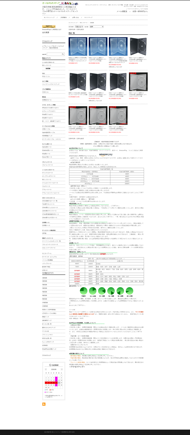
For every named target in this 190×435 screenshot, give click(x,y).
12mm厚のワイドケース (49, 211)
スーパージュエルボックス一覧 (51, 241)
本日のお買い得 (46, 338)
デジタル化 (45, 331)
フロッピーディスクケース (50, 244)
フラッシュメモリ (47, 334)
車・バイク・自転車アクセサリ (51, 121)
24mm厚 (131, 4)
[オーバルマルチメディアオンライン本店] (60, 5)
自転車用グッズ (46, 320)
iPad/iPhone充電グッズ (49, 349)
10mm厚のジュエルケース (50, 207)
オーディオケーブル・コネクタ (51, 139)
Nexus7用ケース (47, 157)
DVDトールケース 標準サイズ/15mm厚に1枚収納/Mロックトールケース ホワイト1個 (138, 94)
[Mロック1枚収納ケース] (138, 81)
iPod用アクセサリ (47, 118)
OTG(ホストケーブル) (142, 6)
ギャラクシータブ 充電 (130, 6)
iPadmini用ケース (47, 150)
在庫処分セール (46, 100)
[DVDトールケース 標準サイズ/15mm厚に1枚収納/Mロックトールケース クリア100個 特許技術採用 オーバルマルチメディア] (118, 46)
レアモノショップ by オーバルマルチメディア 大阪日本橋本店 (53, 47)
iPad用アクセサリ (47, 114)
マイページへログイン (133, 8)
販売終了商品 (46, 267)
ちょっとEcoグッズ (48, 342)
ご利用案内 (63, 17)
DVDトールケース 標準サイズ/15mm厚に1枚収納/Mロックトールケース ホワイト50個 (97, 128)
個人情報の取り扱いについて (51, 432)
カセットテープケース (48, 248)
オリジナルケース (47, 172)
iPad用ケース (46, 154)
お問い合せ (75, 17)
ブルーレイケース (47, 165)
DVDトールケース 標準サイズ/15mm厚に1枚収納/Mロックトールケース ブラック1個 (138, 59)
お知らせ (45, 270)
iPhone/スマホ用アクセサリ (50, 108)
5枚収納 (44, 292)
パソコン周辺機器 (47, 260)
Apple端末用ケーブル (48, 132)
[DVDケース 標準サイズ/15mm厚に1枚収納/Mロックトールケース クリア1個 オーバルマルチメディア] (78, 46)
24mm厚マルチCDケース (49, 217)
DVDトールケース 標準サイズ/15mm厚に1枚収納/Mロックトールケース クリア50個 (97, 59)
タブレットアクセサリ (48, 111)
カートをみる (144, 8)
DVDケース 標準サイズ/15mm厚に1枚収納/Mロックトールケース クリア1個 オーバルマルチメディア (78, 59)
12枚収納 (45, 306)
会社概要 (45, 32)
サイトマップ (88, 17)
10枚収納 (45, 302)
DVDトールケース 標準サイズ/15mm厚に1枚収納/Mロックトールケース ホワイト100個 (118, 128)
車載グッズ (45, 317)
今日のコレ (45, 92)
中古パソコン (46, 76)
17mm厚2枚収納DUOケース (50, 214)
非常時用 (45, 345)
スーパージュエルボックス (141, 4)
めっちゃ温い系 (46, 324)
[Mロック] (138, 46)
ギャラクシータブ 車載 (117, 4)
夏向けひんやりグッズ (48, 327)
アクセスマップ (47, 41)
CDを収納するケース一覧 (49, 201)
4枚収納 (44, 288)
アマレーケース (46, 189)
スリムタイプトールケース (50, 183)
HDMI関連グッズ (47, 136)
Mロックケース (83, 22)
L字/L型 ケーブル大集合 (49, 313)
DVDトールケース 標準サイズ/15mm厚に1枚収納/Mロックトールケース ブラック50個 (97, 94)
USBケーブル (46, 129)
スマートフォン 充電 (105, 4)
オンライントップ (49, 17)
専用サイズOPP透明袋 (49, 309)
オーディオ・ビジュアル (49, 257)
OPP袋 (44, 233)
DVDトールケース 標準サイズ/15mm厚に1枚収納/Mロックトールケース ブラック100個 (118, 94)
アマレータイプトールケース (50, 193)
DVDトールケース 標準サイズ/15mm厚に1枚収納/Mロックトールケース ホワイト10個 (77, 128)
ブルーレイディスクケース (91, 4)
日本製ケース (46, 225)
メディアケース (46, 263)
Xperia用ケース (46, 147)
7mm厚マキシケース (48, 204)
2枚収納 (44, 281)
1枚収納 (48, 68)
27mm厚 (126, 4)
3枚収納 (44, 284)
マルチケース (46, 186)
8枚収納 (44, 299)
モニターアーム (46, 253)
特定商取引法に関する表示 (68, 432)
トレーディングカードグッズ (50, 84)
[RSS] (44, 405)
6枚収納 (44, 295)
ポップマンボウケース (48, 176)
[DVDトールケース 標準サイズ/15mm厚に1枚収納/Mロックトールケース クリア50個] (98, 46)
